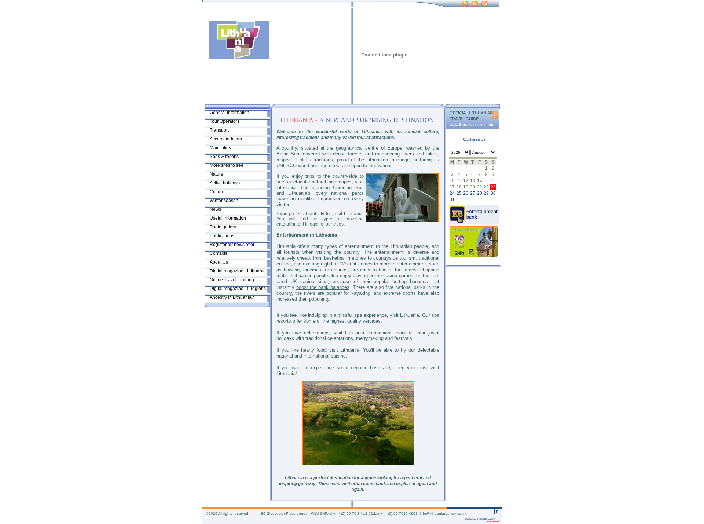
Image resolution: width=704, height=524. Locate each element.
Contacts (218, 253)
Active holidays (225, 183)
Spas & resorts (224, 156)
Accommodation (226, 139)
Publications (222, 235)
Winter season (224, 200)
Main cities (220, 147)
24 (452, 193)
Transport (219, 130)
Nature (216, 174)
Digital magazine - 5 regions (238, 288)
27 (472, 193)
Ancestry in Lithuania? (232, 297)
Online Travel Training (232, 279)
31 (452, 199)
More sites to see (226, 165)
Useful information (228, 218)
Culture (217, 191)
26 (465, 193)
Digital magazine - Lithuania (238, 271)
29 (486, 193)
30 (493, 193)
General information (229, 112)
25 (459, 193)
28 (479, 193)
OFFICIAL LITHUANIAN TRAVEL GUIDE (471, 116)
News (215, 209)
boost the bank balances (322, 287)
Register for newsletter (232, 244)
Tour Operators (224, 121)
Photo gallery (223, 227)
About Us (219, 262)
